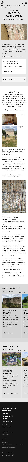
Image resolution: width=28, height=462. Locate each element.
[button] (19, 292)
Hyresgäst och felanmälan (7, 452)
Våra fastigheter (8, 5)
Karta (12, 291)
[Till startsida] (2, 3)
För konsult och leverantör (7, 426)
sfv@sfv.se (7, 446)
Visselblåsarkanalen (5, 434)
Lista (5, 291)
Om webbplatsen (5, 431)
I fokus (5, 413)
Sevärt (4, 419)
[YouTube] (12, 455)
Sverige (15, 5)
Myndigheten (7, 416)
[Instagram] (6, 455)
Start (2, 5)
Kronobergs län (21, 5)
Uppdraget (6, 411)
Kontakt (3, 450)
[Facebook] (2, 455)
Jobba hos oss (4, 424)
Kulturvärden (7, 421)
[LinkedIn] (9, 455)
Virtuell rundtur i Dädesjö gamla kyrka (12, 269)
